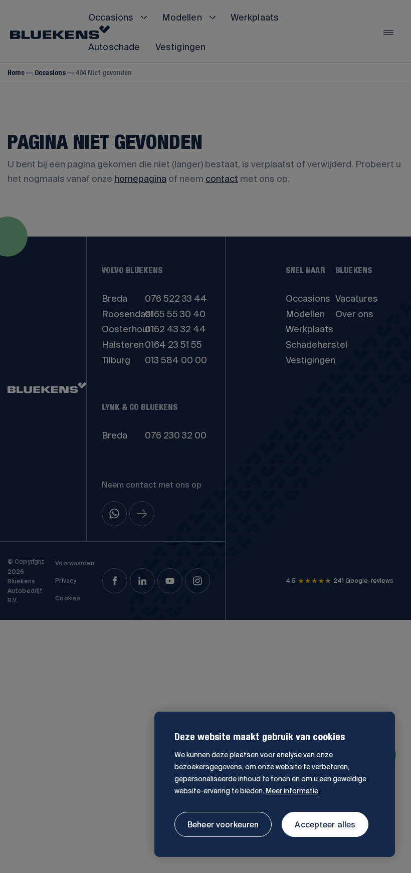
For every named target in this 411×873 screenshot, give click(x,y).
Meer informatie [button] (292, 791)
